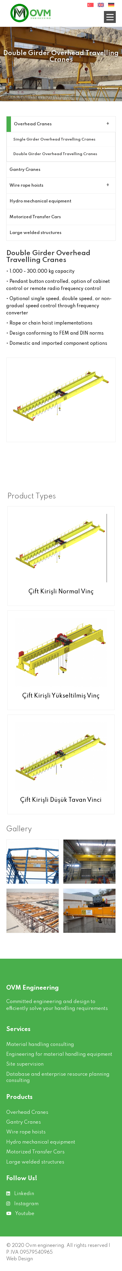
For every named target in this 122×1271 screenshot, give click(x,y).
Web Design (19, 1259)
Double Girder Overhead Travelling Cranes (55, 154)
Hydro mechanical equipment (40, 201)
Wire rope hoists (26, 185)
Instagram (25, 1203)
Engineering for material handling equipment (59, 1054)
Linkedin (23, 1193)
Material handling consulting (40, 1044)
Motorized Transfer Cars (35, 217)
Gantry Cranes (24, 170)
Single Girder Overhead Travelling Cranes (54, 139)
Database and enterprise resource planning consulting (58, 1077)
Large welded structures (35, 233)
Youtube (24, 1213)
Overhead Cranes (33, 124)
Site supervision (25, 1064)
